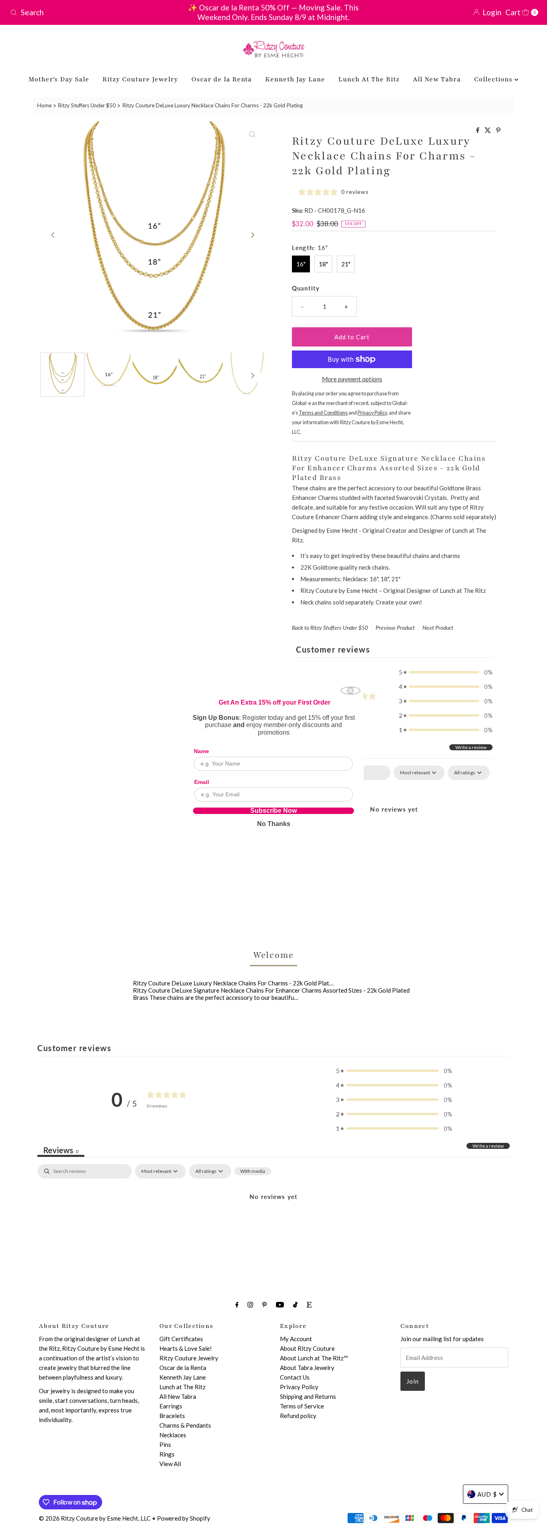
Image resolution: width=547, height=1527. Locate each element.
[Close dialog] (350, 691)
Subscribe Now (273, 811)
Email (201, 782)
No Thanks (273, 823)
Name (201, 751)
